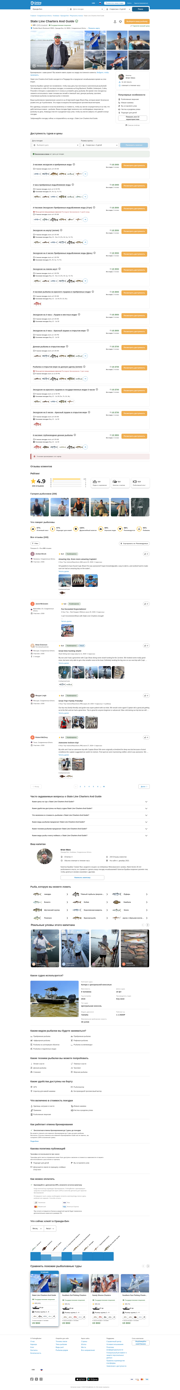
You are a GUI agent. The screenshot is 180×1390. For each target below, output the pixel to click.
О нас (32, 1341)
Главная (33, 15)
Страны (84, 1341)
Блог (32, 1347)
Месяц (35, 1228)
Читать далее (64, 571)
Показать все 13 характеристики (132, 118)
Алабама (56, 15)
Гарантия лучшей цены (141, 26)
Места (83, 1347)
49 (104, 786)
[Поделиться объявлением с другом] (115, 21)
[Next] (147, 925)
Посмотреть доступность (134, 165)
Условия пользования (114, 1344)
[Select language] (100, 3)
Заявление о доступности (116, 1366)
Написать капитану (82, 877)
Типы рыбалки (61, 1344)
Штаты (83, 1344)
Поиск (140, 9)
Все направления (88, 1350)
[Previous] (143, 925)
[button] (70, 73)
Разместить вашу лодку (114, 3)
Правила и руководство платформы (115, 1362)
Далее (143, 786)
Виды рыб (60, 1347)
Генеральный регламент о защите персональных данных (116, 1355)
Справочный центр (113, 1341)
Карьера (33, 1344)
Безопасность (35, 1353)
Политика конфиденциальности (114, 1348)
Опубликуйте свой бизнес (140, 1343)
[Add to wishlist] (120, 21)
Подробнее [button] (34, 1141)
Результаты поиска (76, 15)
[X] (36, 1379)
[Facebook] (31, 1379)
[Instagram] (41, 1379)
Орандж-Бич (64, 15)
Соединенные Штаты (44, 15)
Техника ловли (61, 1341)
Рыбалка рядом (62, 1350)
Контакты (34, 1350)
